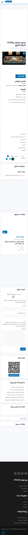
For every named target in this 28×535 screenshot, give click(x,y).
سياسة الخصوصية (22, 517)
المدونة (25, 491)
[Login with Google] (13, 296)
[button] (6, 214)
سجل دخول (22, 175)
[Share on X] (13, 159)
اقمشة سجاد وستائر (19, 239)
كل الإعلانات (24, 488)
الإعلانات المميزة (23, 486)
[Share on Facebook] (7, 156)
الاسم (24, 305)
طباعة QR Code (14, 375)
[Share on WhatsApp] (9, 159)
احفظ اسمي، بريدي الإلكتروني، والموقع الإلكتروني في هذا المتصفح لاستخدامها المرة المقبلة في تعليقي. (14, 324)
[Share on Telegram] (6, 159)
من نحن (25, 502)
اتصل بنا (25, 507)
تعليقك (23, 329)
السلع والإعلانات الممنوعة (20, 522)
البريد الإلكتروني (21, 313)
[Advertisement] (14, 25)
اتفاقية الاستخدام (22, 520)
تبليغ (16, 156)
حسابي (25, 504)
